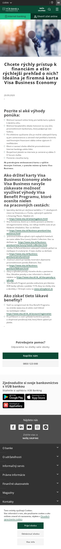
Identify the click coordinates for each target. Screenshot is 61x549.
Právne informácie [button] (14, 475)
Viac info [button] (30, 542)
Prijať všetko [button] (30, 525)
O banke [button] (8, 448)
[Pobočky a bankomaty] (53, 3)
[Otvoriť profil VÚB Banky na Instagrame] (37, 427)
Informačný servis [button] (13, 466)
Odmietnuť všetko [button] (30, 533)
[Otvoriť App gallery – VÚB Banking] (13, 405)
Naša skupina (41, 9)
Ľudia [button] (6, 2)
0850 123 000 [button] (30, 363)
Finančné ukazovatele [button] (16, 484)
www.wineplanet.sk (43, 288)
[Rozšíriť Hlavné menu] (57, 9)
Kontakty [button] (8, 501)
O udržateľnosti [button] (12, 457)
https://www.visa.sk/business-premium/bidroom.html (22, 267)
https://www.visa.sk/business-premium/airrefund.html (22, 255)
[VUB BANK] (11, 9)
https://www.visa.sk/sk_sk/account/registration (29, 313)
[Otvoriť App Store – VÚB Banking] (36, 397)
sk (58, 2)
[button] (49, 9)
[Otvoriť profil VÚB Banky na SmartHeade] (45, 427)
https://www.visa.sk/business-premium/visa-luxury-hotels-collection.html (27, 243)
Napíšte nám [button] (30, 355)
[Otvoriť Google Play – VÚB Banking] (14, 397)
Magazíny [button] (8, 492)
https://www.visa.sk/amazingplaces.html (28, 218)
